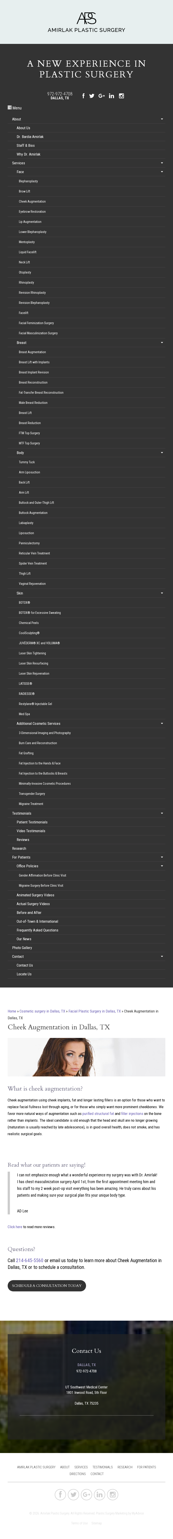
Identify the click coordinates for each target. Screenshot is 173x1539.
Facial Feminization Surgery (36, 323)
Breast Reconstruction (33, 382)
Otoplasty (25, 272)
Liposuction (26, 533)
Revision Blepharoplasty (34, 303)
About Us (23, 128)
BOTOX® (24, 602)
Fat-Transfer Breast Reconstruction (41, 392)
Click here (15, 1227)
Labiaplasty (26, 523)
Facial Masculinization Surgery (38, 333)
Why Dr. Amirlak (28, 154)
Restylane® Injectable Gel (35, 704)
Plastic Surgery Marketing (111, 1513)
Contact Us (25, 965)
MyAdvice (138, 1513)
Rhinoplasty (26, 282)
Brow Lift (24, 191)
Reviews (23, 839)
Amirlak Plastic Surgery (36, 1467)
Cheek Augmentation (32, 201)
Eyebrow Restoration (32, 211)
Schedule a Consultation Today (47, 1285)
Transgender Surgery (32, 793)
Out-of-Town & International (37, 921)
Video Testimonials (31, 831)
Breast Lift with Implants (34, 362)
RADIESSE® (27, 694)
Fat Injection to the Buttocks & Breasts (43, 773)
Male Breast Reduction (33, 403)
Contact (18, 956)
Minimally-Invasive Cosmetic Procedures (45, 783)
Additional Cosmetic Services (38, 723)
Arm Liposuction (29, 472)
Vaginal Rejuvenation (32, 583)
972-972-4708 (60, 94)
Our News (24, 939)
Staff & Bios (26, 145)
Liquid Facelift (27, 252)
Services (18, 163)
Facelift (23, 313)
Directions (78, 1474)
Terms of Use (79, 1523)
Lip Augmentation (30, 222)
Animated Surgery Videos (35, 895)
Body (20, 452)
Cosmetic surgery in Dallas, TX (42, 1011)
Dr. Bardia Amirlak (30, 136)
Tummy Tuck (27, 462)
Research (19, 848)
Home (12, 1011)
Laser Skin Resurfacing (33, 663)
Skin (20, 593)
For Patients (21, 857)
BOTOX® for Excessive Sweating (40, 613)
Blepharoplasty (28, 181)
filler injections (132, 1113)
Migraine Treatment (31, 804)
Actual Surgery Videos (33, 904)
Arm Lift (24, 492)
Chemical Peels (29, 623)
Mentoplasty (27, 242)
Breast (21, 342)
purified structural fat (98, 1113)
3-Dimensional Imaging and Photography (45, 733)
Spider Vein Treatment (33, 563)
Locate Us (24, 974)
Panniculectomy (29, 543)
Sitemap (96, 1523)
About (16, 119)
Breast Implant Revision (34, 372)
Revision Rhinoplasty (32, 292)
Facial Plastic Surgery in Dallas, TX (94, 1011)
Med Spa (24, 714)
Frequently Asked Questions (37, 930)
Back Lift (24, 482)
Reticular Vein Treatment (34, 553)
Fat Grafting (26, 753)
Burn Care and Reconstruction (38, 743)
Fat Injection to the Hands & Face (40, 763)
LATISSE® (25, 683)
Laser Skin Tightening (32, 653)
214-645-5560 (29, 1260)
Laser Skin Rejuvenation (34, 673)
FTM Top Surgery (29, 433)
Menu (17, 108)
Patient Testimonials (32, 822)
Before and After (29, 912)
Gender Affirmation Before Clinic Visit (42, 875)
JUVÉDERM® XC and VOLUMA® (39, 643)
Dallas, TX (60, 98)
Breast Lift (25, 413)
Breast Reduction (30, 423)
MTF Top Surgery (29, 443)
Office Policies (27, 866)
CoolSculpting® (29, 633)
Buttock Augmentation (33, 513)
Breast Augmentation (32, 352)
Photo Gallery (22, 947)
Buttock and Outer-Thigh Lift (36, 502)
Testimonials (21, 813)
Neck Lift (24, 262)
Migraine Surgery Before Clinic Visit (41, 885)
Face (20, 171)
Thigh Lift (25, 573)
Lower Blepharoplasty (32, 232)
